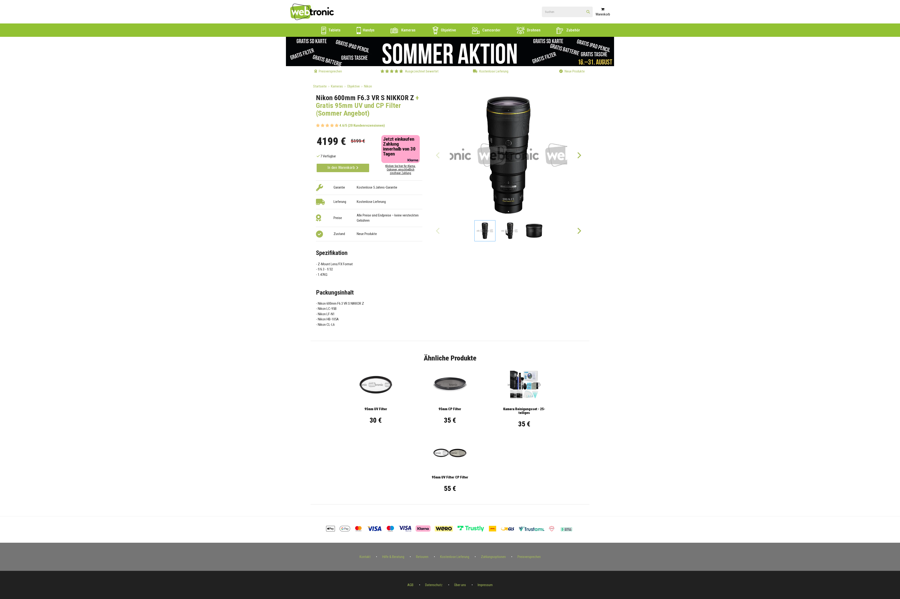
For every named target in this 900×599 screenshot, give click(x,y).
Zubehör (572, 30)
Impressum (485, 585)
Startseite (320, 86)
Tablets (334, 30)
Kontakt (365, 557)
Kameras (408, 30)
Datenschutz (433, 585)
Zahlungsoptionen (493, 557)
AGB (410, 585)
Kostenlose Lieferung (454, 557)
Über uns (460, 585)
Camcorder (491, 30)
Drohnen (533, 30)
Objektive (448, 30)
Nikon (368, 86)
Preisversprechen (529, 557)
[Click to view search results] (588, 12)
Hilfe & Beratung (393, 557)
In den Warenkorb (341, 167)
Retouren (422, 557)
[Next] (579, 155)
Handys (368, 30)
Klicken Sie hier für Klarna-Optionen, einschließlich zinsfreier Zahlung (400, 169)
